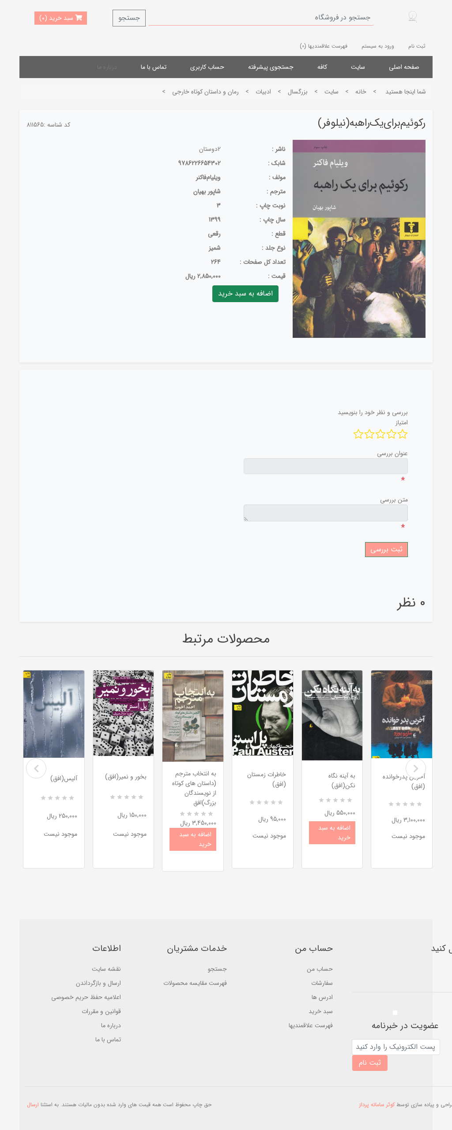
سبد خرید (321, 1011)
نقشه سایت (106, 969)
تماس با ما (153, 67)
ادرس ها (322, 997)
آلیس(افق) (63, 778)
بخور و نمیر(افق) (126, 777)
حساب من (320, 969)
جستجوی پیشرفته (271, 67)
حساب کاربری (207, 67)
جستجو (129, 17)
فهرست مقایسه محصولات (195, 983)
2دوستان (210, 149)
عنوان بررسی (392, 453)
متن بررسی (394, 500)
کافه (322, 67)
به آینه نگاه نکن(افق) (341, 780)
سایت (358, 67)
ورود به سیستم (378, 46)
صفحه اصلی (404, 67)
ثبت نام (417, 46)
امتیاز (402, 422)
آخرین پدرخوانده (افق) (404, 781)
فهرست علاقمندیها (311, 1025)
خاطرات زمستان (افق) (266, 779)
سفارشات (322, 983)
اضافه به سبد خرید (195, 839)
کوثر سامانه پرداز (377, 1104)
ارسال (33, 1104)
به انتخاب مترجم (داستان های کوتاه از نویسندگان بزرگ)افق (194, 788)
